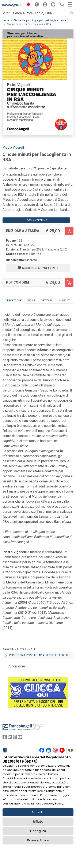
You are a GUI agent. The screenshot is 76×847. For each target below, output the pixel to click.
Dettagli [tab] (47, 300)
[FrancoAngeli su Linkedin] (10, 738)
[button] (27, 5)
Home (6, 20)
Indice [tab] (31, 300)
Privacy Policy (38, 840)
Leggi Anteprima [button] (36, 220)
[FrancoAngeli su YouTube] (20, 738)
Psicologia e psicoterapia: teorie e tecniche (39, 655)
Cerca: (6, 13)
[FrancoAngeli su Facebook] (5, 738)
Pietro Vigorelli (13, 147)
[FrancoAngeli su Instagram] (15, 738)
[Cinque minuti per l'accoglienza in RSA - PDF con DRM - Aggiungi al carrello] (69, 282)
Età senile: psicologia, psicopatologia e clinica (40, 20)
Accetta (38, 812)
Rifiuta (38, 821)
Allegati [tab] (65, 300)
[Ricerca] (71, 13)
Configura (38, 831)
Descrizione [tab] (13, 300)
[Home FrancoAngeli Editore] (12, 5)
